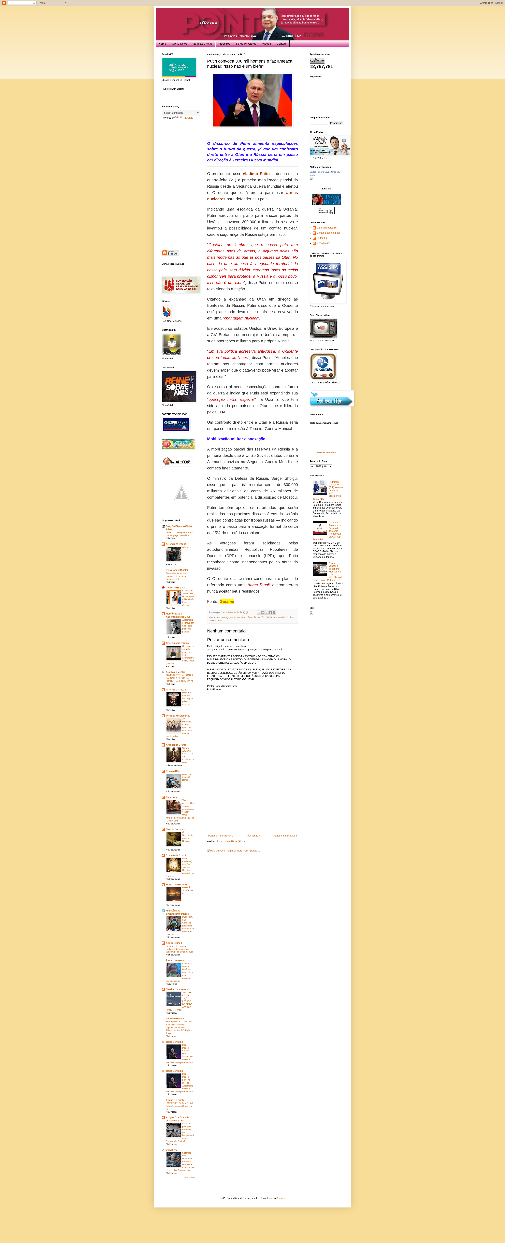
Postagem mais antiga (285, 835)
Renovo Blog (173, 771)
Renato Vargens (175, 960)
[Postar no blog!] (263, 612)
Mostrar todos (189, 1177)
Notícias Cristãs (202, 43)
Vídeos (266, 43)
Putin (250, 617)
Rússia (257, 617)
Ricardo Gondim (175, 1018)
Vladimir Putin (215, 620)
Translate (188, 117)
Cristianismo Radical (177, 643)
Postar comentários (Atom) (230, 841)
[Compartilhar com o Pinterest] (274, 612)
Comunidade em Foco (328, 232)
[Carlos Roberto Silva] (311, 179)
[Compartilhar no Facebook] (270, 612)
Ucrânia (290, 617)
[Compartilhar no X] (266, 612)
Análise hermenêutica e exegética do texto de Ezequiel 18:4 (177, 576)
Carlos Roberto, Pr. (327, 227)
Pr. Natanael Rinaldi (177, 570)
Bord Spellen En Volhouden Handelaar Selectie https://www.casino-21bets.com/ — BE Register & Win (179, 1027)
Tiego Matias (323, 243)
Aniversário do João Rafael (187, 777)
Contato (282, 43)
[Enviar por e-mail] (259, 612)
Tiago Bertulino (174, 1042)
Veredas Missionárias (178, 715)
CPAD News (179, 43)
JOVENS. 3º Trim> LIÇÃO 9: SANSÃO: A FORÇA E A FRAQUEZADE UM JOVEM (179, 678)
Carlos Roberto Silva (319, 172)
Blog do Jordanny (176, 829)
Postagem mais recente (220, 835)
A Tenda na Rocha (176, 544)
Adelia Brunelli (174, 943)
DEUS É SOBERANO (187, 890)
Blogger (280, 1198)
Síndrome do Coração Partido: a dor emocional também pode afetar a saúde (179, 949)
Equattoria (172, 797)
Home (162, 43)
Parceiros (224, 43)
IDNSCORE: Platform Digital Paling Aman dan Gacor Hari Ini (179, 1106)
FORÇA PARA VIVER (177, 884)
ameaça (225, 617)
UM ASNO (171, 1149)
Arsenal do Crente (176, 745)
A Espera (186, 547)
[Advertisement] (252, 804)
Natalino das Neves (177, 989)
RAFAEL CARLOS (176, 689)
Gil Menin (322, 238)
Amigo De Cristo (175, 1100)
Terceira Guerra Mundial (273, 617)
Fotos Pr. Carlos (246, 43)
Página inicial (253, 835)
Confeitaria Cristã (176, 855)
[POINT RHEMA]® (176, 587)
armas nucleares (238, 617)
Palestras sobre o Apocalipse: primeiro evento (187, 698)
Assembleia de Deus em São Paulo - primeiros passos (188, 626)
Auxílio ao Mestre (175, 672)
